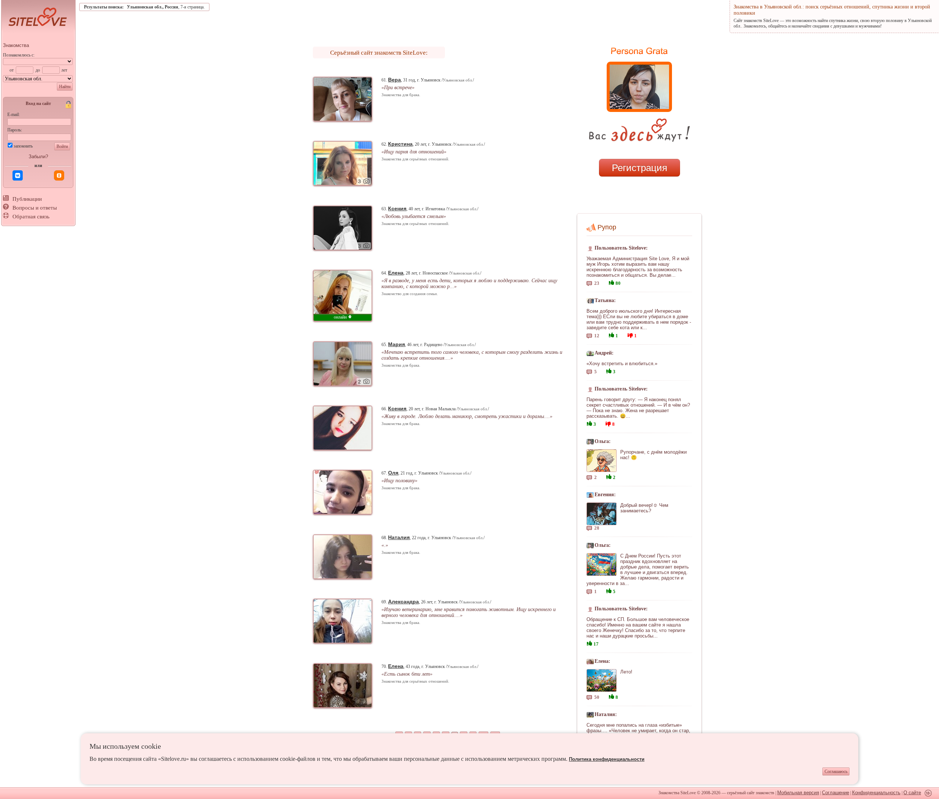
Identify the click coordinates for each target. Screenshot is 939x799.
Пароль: (14, 129)
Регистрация (639, 167)
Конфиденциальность (876, 792)
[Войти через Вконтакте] (17, 175)
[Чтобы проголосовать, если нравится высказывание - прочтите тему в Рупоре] (611, 281)
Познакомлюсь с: (18, 55)
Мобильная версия (798, 792)
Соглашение (835, 792)
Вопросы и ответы (34, 208)
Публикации (27, 199)
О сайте (912, 792)
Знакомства (16, 45)
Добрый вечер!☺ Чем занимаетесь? (644, 507)
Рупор (607, 227)
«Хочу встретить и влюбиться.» (622, 363)
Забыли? (38, 156)
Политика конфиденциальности (606, 759)
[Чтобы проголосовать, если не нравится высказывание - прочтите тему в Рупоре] (630, 334)
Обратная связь (31, 216)
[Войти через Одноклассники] (59, 175)
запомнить (23, 146)
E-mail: (13, 114)
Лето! (626, 672)
